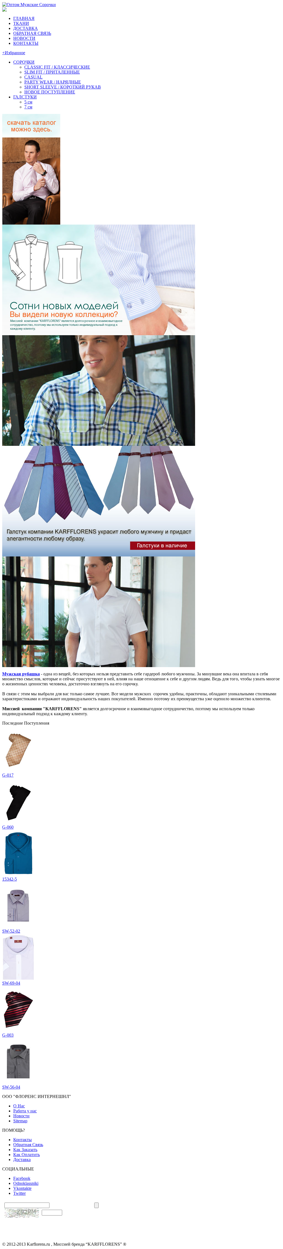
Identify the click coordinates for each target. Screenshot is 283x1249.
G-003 (8, 1035)
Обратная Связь (28, 1144)
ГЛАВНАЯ (24, 18)
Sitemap (20, 1120)
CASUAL (33, 77)
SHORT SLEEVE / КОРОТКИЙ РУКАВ (62, 87)
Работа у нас (25, 1111)
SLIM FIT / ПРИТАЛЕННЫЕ (52, 72)
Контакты (22, 1139)
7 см (28, 107)
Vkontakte (22, 1188)
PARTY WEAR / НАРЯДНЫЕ (52, 82)
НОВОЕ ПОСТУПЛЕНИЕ (49, 92)
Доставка (22, 1159)
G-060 (8, 827)
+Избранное (13, 52)
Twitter (19, 1193)
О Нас (19, 1106)
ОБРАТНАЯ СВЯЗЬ (32, 33)
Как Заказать (25, 1149)
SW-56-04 (11, 1087)
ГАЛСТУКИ (25, 97)
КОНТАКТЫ (25, 43)
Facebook (21, 1178)
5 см (28, 102)
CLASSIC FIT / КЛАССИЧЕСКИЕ (57, 67)
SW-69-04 (11, 983)
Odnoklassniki (25, 1183)
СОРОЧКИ (24, 62)
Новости (21, 1115)
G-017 (8, 775)
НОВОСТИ (24, 38)
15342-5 (9, 879)
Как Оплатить (26, 1154)
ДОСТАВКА (25, 28)
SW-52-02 (11, 931)
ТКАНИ (21, 23)
